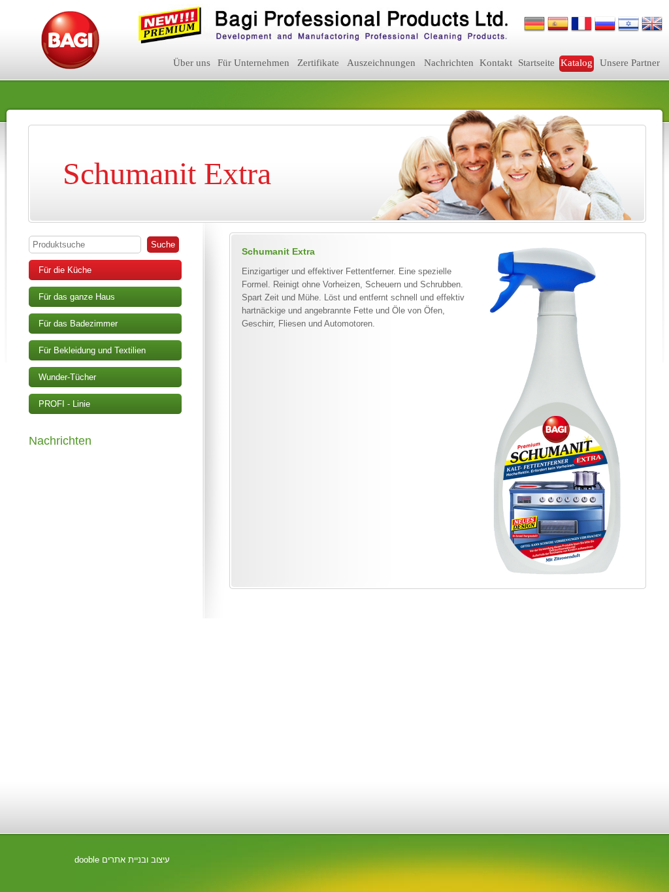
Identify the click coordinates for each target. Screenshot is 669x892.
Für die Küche (65, 270)
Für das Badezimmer (78, 323)
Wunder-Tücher (67, 377)
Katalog (577, 62)
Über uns (191, 62)
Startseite (536, 62)
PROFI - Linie (64, 404)
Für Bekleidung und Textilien (92, 350)
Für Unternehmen (253, 62)
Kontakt (496, 62)
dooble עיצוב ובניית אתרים (122, 860)
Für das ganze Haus (77, 297)
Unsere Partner (630, 62)
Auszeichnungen (381, 62)
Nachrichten (449, 62)
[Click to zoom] (554, 411)
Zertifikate (318, 62)
